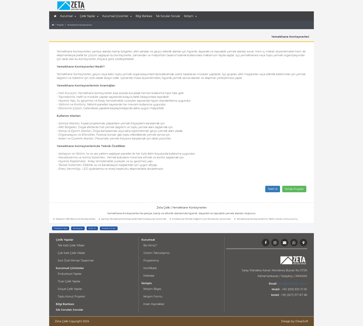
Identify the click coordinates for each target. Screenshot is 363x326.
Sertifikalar (150, 268)
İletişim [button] (188, 16)
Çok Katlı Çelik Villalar (71, 253)
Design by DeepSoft (294, 321)
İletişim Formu (152, 296)
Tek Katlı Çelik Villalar (71, 245)
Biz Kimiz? (150, 245)
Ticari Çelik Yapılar (69, 281)
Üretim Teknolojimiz (156, 253)
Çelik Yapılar (64, 239)
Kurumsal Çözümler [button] (115, 16)
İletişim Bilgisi (152, 289)
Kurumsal (148, 239)
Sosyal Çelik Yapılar (70, 289)
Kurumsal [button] (66, 16)
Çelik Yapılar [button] (87, 16)
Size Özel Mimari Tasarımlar (76, 260)
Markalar (148, 275)
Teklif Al (273, 189)
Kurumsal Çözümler (70, 268)
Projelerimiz (151, 260)
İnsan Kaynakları (153, 304)
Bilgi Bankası (144, 16)
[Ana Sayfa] (55, 16)
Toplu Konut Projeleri (71, 296)
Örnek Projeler (294, 189)
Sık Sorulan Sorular (168, 16)
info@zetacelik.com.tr (292, 283)
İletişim (146, 283)
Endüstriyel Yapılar (69, 273)
